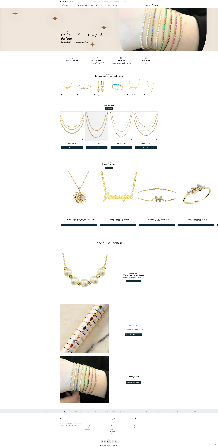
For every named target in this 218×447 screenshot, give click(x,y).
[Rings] (117, 86)
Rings (112, 95)
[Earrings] (100, 86)
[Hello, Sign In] (150, 5)
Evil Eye (146, 95)
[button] (147, 5)
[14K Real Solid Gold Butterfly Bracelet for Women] (157, 194)
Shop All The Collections (67, 46)
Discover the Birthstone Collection (133, 334)
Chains (111, 433)
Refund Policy (88, 427)
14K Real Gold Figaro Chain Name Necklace (118, 219)
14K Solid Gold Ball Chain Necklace (121, 142)
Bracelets (80, 95)
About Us (136, 427)
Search (135, 425)
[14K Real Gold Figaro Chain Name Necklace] (118, 194)
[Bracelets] (84, 86)
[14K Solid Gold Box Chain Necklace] (96, 126)
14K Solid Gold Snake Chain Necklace (72, 142)
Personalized (131, 95)
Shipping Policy (88, 429)
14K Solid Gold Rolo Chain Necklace (146, 142)
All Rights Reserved (114, 445)
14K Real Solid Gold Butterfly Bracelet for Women (157, 219)
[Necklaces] (67, 86)
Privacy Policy (88, 423)
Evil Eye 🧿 (112, 429)
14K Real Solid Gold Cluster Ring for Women (196, 219)
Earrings (96, 95)
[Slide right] (110, 151)
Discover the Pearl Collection (133, 280)
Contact (136, 421)
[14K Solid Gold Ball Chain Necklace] (121, 126)
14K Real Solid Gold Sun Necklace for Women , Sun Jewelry (79, 219)
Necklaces (64, 95)
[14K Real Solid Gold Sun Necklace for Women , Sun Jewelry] (79, 194)
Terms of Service (89, 425)
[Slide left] (108, 151)
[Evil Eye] (150, 86)
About (136, 419)
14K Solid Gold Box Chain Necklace (96, 142)
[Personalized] (134, 86)
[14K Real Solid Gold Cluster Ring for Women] (196, 194)
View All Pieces (109, 108)
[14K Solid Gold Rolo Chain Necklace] (146, 126)
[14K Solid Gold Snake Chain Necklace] (72, 126)
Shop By (113, 419)
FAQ (86, 421)
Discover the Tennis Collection (133, 382)
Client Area (89, 419)
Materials (136, 423)
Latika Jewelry (65, 419)
